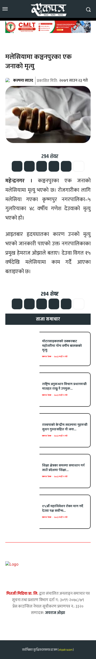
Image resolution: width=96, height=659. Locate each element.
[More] (78, 166)
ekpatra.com (65, 649)
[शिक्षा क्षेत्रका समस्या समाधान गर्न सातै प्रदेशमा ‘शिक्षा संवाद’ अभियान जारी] (22, 471)
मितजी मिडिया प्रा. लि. (22, 593)
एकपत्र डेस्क (46, 356)
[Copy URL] (66, 166)
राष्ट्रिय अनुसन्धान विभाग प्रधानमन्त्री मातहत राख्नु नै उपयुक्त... (64, 386)
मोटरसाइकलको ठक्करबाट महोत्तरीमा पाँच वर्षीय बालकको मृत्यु (62, 345)
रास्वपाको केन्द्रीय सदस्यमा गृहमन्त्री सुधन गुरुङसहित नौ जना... (64, 427)
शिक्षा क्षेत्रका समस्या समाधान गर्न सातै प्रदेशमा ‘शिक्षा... (63, 467)
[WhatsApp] (41, 166)
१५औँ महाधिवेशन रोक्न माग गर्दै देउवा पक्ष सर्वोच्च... (62, 508)
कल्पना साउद (23, 80)
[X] (29, 166)
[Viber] (54, 166)
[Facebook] (17, 166)
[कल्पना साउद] (8, 80)
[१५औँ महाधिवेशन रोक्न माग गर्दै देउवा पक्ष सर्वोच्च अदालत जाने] (22, 512)
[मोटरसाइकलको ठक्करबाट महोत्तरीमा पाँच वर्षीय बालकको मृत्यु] (22, 349)
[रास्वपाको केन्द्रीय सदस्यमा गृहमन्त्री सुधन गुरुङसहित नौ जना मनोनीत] (22, 430)
